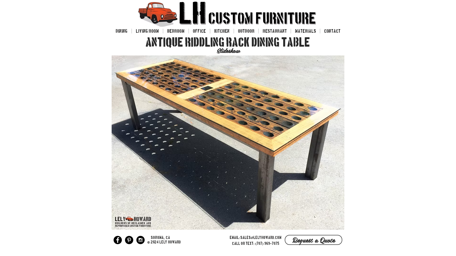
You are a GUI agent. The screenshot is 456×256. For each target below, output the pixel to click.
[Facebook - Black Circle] (118, 240)
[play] (337, 223)
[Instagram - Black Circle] (140, 240)
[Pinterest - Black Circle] (129, 240)
